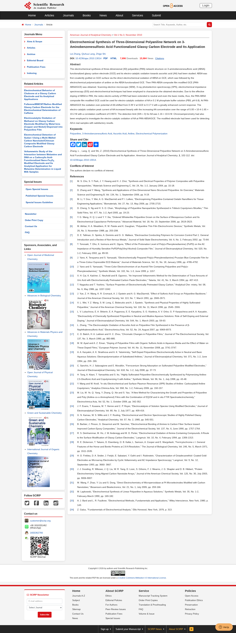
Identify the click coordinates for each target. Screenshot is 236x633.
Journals (68, 15)
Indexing (32, 73)
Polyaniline (75, 133)
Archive (31, 54)
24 (72, 406)
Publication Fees (36, 67)
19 (72, 352)
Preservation (191, 604)
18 (72, 343)
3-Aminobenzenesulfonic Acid (97, 133)
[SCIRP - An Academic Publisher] (44, 5)
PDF (105, 58)
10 (72, 266)
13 (72, 293)
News (103, 15)
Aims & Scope (34, 41)
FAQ (27, 232)
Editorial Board (35, 60)
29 (72, 455)
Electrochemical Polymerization (151, 133)
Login (205, 5)
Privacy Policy (192, 613)
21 (72, 374)
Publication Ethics (194, 600)
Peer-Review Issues (115, 609)
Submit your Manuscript (128, 629)
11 (72, 275)
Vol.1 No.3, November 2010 (128, 35)
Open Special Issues (37, 189)
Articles (49, 15)
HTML (113, 58)
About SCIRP (114, 591)
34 (72, 509)
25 (72, 415)
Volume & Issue (146, 613)
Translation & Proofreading (152, 604)
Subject (76, 600)
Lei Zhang (75, 54)
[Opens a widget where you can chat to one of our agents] (224, 627)
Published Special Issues (39, 195)
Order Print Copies (148, 600)
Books (87, 15)
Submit (156, 15)
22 (72, 383)
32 (72, 491)
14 (72, 302)
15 (72, 311)
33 (72, 500)
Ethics (108, 595)
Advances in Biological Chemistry (44, 295)
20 (72, 365)
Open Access (191, 595)
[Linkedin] (46, 503)
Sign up (105, 629)
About (119, 15)
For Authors (111, 604)
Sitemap (76, 609)
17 (72, 334)
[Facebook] (36, 503)
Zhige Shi (101, 54)
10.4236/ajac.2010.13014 (88, 58)
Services (137, 15)
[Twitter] (27, 503)
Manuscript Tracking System (153, 595)
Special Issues (112, 618)
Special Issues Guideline (39, 202)
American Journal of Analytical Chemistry (90, 35)
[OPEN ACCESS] (173, 5)
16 (72, 325)
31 (72, 482)
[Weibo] (55, 503)
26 (72, 424)
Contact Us (31, 226)
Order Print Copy (34, 220)
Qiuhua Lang (88, 54)
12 (72, 284)
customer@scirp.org (40, 520)
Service (144, 591)
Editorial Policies (113, 600)
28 (72, 442)
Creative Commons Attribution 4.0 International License (142, 578)
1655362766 (36, 532)
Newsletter (30, 214)
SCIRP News (155, 629)
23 (72, 392)
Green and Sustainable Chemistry (44, 413)
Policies (190, 591)
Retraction (190, 609)
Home (32, 15)
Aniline (131, 133)
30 (72, 469)
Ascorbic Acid (120, 133)
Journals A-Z (78, 595)
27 (72, 433)
